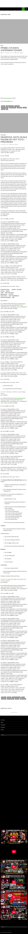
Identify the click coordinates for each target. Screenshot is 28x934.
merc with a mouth (16, 697)
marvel (9, 697)
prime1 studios (13, 107)
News (2, 45)
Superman (20, 107)
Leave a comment (19, 52)
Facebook (3, 727)
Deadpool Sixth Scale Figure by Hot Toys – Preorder (14, 139)
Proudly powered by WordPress (6, 932)
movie (23, 697)
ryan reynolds (11, 698)
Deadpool (4, 697)
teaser (24, 107)
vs (7, 109)
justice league (5, 107)
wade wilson (23, 698)
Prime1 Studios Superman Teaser (11, 49)
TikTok (2, 722)
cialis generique (7, 98)
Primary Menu (26, 9)
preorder (4, 698)
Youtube (2, 720)
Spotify (2, 729)
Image (3, 52)
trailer (3, 109)
